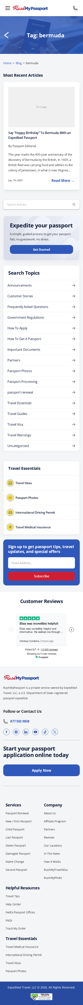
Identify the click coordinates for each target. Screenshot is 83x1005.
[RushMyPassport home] (41, 8)
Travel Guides (17, 413)
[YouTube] (35, 732)
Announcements (19, 285)
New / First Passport (18, 821)
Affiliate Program (55, 821)
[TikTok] (45, 732)
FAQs (9, 920)
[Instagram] (16, 732)
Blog (19, 63)
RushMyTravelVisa (56, 870)
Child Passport (15, 829)
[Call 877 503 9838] (75, 8)
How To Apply (17, 328)
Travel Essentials (19, 403)
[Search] (74, 204)
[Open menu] (7, 8)
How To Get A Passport (24, 339)
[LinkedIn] (26, 732)
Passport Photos (19, 371)
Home (7, 63)
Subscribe (41, 576)
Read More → (63, 180)
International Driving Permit (24, 955)
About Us (50, 813)
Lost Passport (14, 837)
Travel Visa (15, 424)
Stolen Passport (16, 845)
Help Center (13, 904)
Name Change (15, 862)
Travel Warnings (19, 435)
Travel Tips (13, 896)
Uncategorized (18, 446)
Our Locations (53, 845)
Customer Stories (20, 296)
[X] (55, 732)
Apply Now (41, 770)
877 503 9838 (18, 721)
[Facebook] (6, 732)
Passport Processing (22, 381)
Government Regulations (25, 317)
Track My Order (16, 928)
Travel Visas (13, 963)
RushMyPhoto (53, 878)
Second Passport (16, 870)
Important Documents (23, 349)
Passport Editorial (24, 146)
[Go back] (6, 35)
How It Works (52, 862)
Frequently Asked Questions (27, 307)
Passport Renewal (17, 813)
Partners (13, 360)
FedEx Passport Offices (20, 912)
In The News (52, 853)
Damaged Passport (18, 853)
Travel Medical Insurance (22, 947)
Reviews (49, 837)
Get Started (41, 249)
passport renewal (20, 392)
